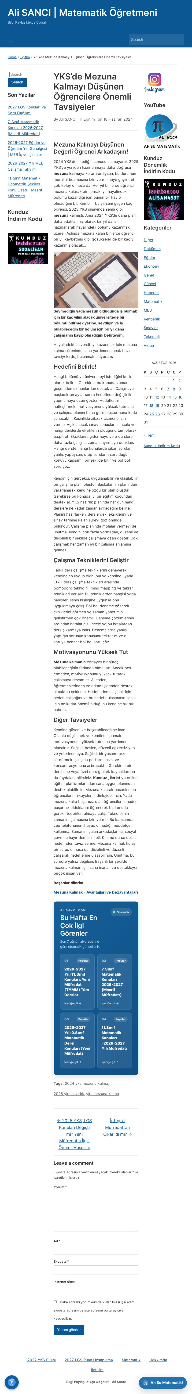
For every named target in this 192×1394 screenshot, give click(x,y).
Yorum (60, 1187)
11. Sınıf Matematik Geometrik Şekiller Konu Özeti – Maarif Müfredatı (25, 187)
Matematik (153, 301)
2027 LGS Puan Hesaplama (89, 1360)
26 (157, 414)
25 (151, 414)
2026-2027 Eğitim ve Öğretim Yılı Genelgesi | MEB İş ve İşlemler (27, 148)
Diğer (148, 239)
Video (149, 345)
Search (178, 39)
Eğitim (25, 57)
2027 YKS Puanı (41, 1360)
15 (175, 397)
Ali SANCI (67, 119)
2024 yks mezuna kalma (86, 1083)
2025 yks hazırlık (69, 1093)
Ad (57, 1241)
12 (157, 397)
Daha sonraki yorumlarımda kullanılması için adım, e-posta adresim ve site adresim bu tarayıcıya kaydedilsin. (94, 1310)
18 (151, 405)
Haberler (151, 292)
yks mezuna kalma (102, 1093)
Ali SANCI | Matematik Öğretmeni (82, 12)
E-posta (61, 1261)
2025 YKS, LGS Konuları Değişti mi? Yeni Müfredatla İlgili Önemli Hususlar (74, 1134)
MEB (148, 310)
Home (12, 57)
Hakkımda (158, 1360)
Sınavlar (151, 327)
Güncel (150, 283)
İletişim (97, 1369)
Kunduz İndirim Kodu (162, 445)
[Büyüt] (132, 258)
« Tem (149, 435)
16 (180, 397)
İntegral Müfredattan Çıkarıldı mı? (117, 1127)
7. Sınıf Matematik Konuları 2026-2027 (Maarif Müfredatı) (25, 127)
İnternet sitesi (65, 1282)
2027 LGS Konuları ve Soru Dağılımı (27, 110)
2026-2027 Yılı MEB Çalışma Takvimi (25, 166)
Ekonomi (151, 266)
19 (157, 405)
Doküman (152, 248)
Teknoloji (152, 336)
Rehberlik (152, 319)
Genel (149, 275)
